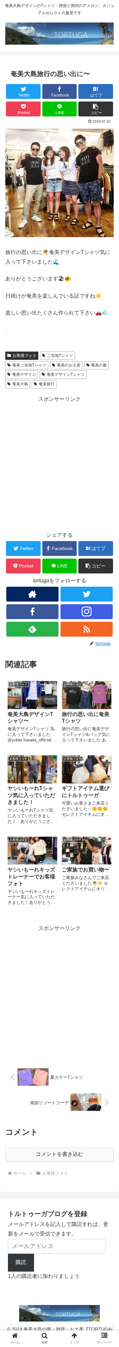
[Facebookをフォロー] (32, 611)
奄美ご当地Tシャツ (29, 365)
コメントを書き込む (59, 1154)
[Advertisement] (59, 463)
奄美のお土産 (69, 365)
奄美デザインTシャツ (66, 374)
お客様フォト (24, 355)
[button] (95, 109)
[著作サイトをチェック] (32, 594)
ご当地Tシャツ (60, 355)
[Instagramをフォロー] (86, 611)
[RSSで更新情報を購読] (86, 629)
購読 (21, 1262)
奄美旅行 (47, 384)
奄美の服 (99, 365)
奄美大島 (20, 384)
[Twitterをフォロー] (86, 594)
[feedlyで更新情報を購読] (32, 629)
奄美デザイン (24, 374)
